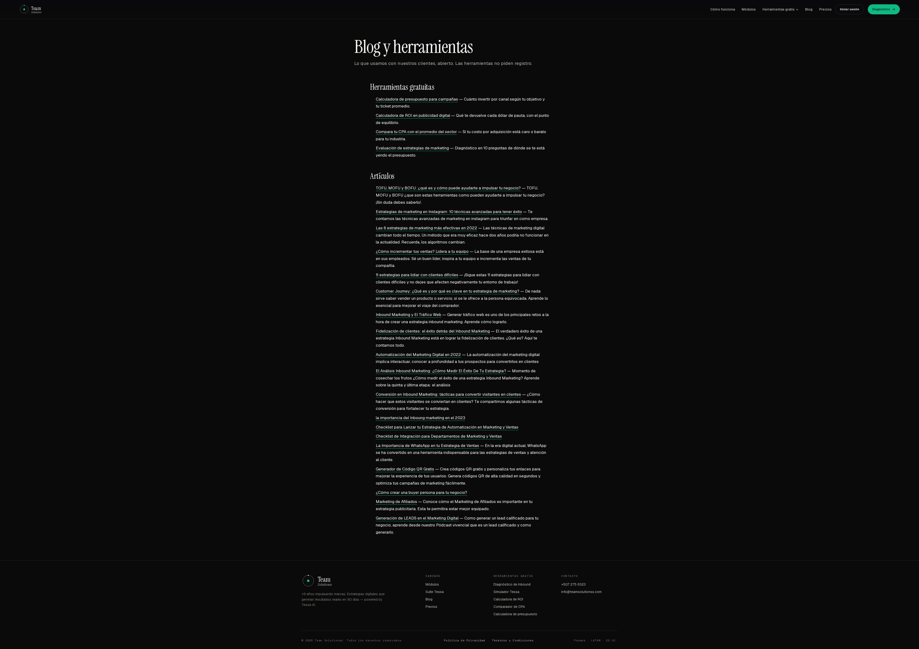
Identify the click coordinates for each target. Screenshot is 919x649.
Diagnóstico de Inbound (512, 584)
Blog (809, 9)
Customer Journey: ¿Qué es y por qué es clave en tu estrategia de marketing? (447, 291)
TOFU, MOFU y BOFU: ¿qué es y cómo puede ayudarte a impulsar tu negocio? (448, 188)
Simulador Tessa (506, 592)
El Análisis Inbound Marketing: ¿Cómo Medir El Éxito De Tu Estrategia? (441, 370)
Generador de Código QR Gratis (405, 469)
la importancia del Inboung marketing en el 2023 (420, 417)
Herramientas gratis (778, 9)
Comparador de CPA (509, 606)
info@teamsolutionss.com (581, 592)
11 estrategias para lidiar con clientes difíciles (417, 274)
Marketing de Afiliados (396, 501)
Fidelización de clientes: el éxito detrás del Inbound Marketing (433, 331)
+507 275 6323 (573, 584)
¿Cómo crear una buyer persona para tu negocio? (421, 492)
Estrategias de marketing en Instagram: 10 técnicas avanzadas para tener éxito (449, 211)
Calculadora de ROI (508, 599)
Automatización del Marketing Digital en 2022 (418, 354)
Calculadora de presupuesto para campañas (417, 99)
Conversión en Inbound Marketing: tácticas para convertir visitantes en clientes (448, 394)
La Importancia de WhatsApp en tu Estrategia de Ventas (427, 445)
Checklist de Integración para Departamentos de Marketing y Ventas (439, 436)
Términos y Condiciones (512, 640)
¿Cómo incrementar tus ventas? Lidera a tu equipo (422, 251)
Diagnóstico (881, 9)
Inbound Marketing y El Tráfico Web (408, 314)
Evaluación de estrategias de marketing (412, 148)
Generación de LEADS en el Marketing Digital (417, 518)
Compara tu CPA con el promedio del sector (416, 131)
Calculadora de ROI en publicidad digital (413, 115)
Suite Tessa (435, 592)
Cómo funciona (722, 9)
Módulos (749, 9)
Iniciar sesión (849, 9)
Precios (825, 9)
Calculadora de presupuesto (515, 614)
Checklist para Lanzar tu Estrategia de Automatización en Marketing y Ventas (447, 427)
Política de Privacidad (464, 640)
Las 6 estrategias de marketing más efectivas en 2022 (426, 228)
